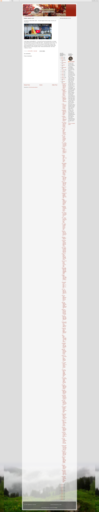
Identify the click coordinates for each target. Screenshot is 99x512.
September (64, 67)
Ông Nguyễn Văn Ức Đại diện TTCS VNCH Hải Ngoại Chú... (64, 409)
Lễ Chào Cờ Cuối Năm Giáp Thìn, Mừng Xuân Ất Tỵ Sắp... (64, 172)
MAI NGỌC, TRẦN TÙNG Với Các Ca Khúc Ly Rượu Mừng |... (64, 92)
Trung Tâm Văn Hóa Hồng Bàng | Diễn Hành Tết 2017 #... (64, 331)
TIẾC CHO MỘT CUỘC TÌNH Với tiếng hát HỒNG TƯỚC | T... (64, 460)
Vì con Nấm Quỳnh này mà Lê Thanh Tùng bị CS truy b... (64, 365)
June (63, 72)
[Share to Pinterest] (44, 51)
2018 (62, 493)
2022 (62, 487)
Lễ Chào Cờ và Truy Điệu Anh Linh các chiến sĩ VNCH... (64, 86)
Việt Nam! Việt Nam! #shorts (64, 238)
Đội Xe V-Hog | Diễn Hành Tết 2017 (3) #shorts (64, 183)
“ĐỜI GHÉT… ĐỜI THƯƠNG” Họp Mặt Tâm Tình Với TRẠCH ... (64, 338)
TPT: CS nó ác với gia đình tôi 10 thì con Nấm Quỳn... (64, 220)
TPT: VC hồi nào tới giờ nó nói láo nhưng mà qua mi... (64, 144)
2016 (62, 496)
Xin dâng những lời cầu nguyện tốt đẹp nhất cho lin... (64, 118)
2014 (62, 499)
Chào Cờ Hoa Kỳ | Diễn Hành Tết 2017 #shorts (64, 429)
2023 (62, 485)
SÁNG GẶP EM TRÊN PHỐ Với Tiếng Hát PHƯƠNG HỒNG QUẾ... (64, 271)
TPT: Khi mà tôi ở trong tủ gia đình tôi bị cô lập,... (64, 214)
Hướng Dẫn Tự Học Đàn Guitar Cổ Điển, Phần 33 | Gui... (64, 285)
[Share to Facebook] (43, 51)
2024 (62, 484)
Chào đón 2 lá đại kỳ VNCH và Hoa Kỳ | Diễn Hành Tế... (64, 472)
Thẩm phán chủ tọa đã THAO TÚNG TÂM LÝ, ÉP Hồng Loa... (64, 380)
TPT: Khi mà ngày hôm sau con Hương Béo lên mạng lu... (64, 125)
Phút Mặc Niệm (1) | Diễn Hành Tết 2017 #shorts (64, 387)
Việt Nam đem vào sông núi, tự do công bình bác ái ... (64, 233)
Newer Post (27, 85)
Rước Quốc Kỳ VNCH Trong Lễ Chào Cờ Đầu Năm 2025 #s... (64, 250)
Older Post (54, 85)
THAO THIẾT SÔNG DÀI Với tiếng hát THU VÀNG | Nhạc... (64, 202)
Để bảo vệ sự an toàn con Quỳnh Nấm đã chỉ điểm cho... (64, 358)
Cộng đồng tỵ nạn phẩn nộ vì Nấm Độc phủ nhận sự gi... (64, 453)
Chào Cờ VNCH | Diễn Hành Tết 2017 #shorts (64, 467)
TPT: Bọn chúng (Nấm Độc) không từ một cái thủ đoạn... (64, 131)
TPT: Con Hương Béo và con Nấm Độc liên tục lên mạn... (64, 138)
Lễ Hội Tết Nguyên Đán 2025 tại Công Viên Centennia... (64, 99)
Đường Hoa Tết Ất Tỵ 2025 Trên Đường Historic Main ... (64, 112)
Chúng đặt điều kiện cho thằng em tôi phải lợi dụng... (64, 209)
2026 (62, 57)
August (63, 69)
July (63, 71)
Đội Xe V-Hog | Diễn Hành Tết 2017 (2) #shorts (64, 178)
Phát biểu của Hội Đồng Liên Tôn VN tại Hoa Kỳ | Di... (64, 403)
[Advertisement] (63, 44)
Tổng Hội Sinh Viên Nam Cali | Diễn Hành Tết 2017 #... (64, 318)
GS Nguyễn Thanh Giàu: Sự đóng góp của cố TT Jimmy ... (64, 345)
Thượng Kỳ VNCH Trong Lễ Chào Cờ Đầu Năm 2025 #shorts (64, 243)
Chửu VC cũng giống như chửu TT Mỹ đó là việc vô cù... (64, 298)
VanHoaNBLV (72, 61)
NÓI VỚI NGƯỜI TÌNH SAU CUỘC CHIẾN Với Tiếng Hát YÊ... (64, 305)
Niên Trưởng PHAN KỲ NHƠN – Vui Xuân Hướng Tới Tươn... (64, 166)
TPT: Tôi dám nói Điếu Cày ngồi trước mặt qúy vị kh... (64, 291)
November (64, 62)
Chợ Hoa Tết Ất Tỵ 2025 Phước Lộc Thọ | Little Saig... (64, 264)
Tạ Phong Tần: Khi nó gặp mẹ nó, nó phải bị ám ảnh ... (64, 434)
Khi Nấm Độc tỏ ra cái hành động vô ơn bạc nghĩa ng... (64, 447)
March (63, 77)
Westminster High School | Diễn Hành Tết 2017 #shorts (64, 189)
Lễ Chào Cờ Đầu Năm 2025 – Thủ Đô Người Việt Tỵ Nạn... (64, 416)
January (63, 81)
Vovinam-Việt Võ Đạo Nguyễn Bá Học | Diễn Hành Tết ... (64, 195)
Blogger (56, 507)
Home (40, 85)
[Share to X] (42, 51)
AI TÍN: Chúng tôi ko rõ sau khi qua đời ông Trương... (64, 106)
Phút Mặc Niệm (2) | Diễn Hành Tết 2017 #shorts (64, 392)
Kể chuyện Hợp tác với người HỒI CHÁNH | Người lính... (64, 479)
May (63, 74)
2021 (62, 488)
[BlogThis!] (41, 51)
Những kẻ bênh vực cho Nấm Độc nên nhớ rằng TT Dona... (64, 312)
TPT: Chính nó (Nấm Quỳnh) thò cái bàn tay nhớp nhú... (64, 227)
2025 (62, 58)
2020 (62, 490)
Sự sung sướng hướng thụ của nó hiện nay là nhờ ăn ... (64, 441)
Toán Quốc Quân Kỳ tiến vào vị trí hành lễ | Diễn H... (64, 397)
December (64, 60)
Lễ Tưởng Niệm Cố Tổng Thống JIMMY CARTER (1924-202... (64, 373)
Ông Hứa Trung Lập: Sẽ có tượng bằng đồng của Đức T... (64, 151)
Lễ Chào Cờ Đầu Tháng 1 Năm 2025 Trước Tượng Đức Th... (64, 423)
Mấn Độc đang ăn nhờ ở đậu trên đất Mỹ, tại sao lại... (64, 352)
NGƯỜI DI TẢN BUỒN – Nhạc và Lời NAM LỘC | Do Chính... (64, 256)
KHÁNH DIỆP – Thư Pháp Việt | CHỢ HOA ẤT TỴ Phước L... (64, 278)
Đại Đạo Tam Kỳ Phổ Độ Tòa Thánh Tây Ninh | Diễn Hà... (64, 324)
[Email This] (40, 51)
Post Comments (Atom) (33, 87)
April (63, 75)
